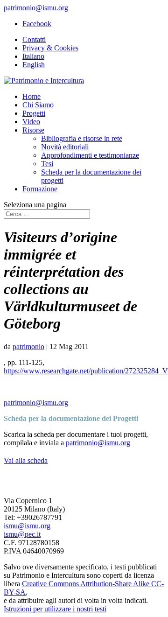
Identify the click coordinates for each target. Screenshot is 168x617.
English (33, 65)
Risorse (33, 130)
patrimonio (28, 347)
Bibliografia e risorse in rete (81, 138)
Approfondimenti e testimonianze (90, 155)
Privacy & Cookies (50, 48)
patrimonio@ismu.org (36, 403)
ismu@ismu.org (27, 526)
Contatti (34, 39)
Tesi (47, 164)
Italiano (33, 56)
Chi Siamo (38, 105)
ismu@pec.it (22, 534)
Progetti (33, 113)
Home (31, 96)
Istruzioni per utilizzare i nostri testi (55, 609)
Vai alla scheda (26, 460)
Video (31, 122)
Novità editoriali (65, 147)
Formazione (39, 189)
